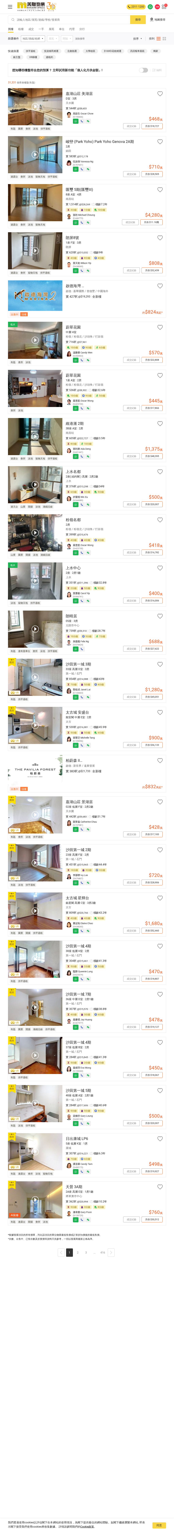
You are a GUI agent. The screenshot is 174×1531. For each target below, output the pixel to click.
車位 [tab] (61, 29)
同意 (159, 1525)
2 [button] (78, 1252)
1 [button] (69, 1252)
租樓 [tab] (21, 29)
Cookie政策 (87, 1526)
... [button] (94, 1252)
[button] (61, 1253)
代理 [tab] (72, 29)
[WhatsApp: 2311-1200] (150, 6)
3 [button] (86, 1252)
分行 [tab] (82, 29)
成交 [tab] (31, 29)
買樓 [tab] (10, 29)
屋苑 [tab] (51, 29)
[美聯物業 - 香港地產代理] (37, 6)
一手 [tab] (41, 29)
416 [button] (102, 1252)
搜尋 (138, 19)
